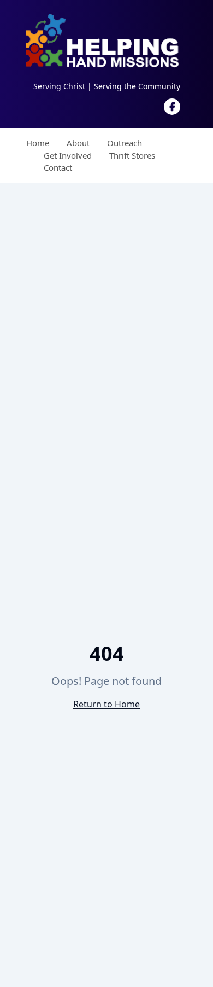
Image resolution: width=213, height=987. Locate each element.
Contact (58, 167)
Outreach (124, 142)
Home (37, 142)
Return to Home (106, 704)
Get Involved (68, 155)
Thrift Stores (132, 155)
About (78, 142)
